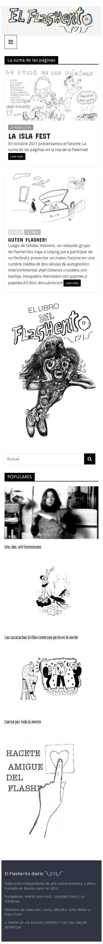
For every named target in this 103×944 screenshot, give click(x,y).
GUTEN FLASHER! (27, 239)
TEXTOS (16, 232)
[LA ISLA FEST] (51, 71)
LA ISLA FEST (29, 135)
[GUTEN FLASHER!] (51, 176)
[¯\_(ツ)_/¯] (51, 9)
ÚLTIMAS (32, 232)
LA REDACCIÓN (21, 127)
